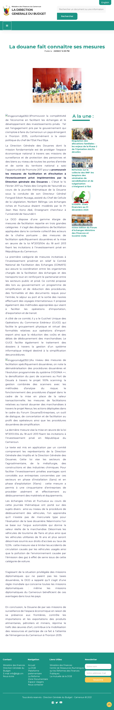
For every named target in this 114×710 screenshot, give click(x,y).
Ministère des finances (14, 665)
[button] (7, 25)
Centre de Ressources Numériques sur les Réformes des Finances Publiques (67, 671)
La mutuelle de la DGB (61, 676)
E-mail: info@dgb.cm (13, 673)
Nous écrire (8, 676)
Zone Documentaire (38, 679)
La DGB (32, 668)
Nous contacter (35, 684)
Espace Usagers (36, 682)
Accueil (31, 665)
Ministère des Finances (61, 665)
